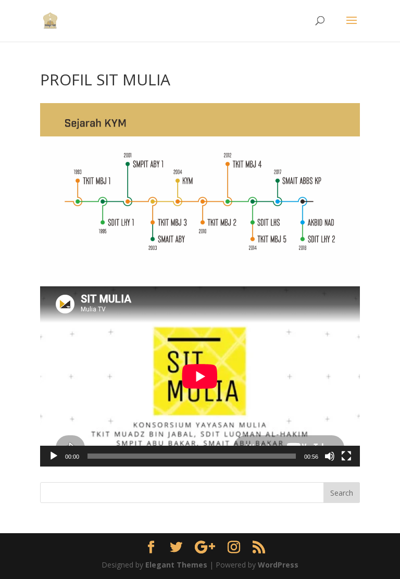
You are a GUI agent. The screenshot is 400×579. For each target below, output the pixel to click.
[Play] (53, 456)
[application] (200, 376)
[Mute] (329, 456)
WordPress (278, 565)
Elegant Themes (176, 565)
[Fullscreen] (346, 456)
